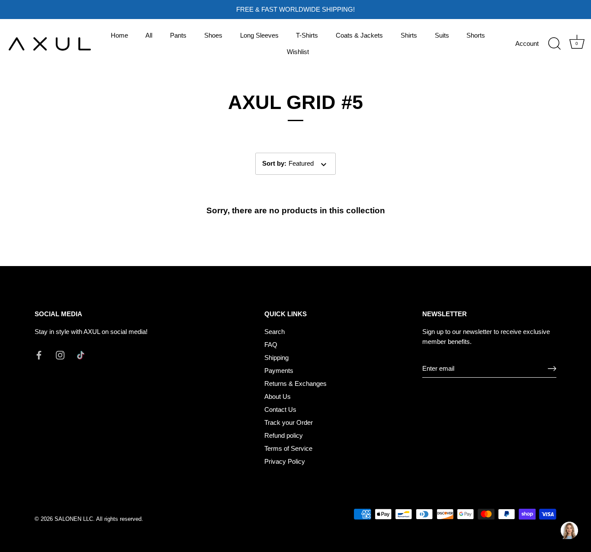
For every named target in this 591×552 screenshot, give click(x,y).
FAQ (270, 344)
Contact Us (280, 409)
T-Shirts (307, 35)
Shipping (276, 357)
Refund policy (283, 435)
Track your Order (288, 422)
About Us (277, 396)
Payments (278, 370)
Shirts (409, 35)
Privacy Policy (284, 461)
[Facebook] (39, 354)
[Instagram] (60, 354)
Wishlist (298, 51)
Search (274, 331)
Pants (178, 35)
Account (527, 43)
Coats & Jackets (359, 35)
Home (119, 35)
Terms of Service (288, 448)
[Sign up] (552, 368)
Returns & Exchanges (295, 383)
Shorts (475, 35)
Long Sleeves (259, 35)
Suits (442, 35)
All (148, 35)
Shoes (213, 35)
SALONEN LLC (74, 519)
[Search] (554, 43)
